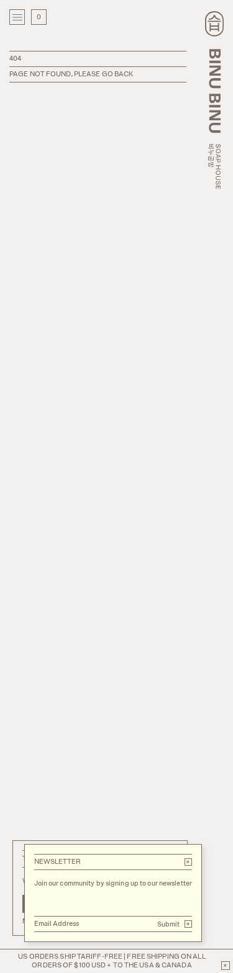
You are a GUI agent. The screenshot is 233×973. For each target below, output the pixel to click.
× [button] (188, 862)
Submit (174, 924)
